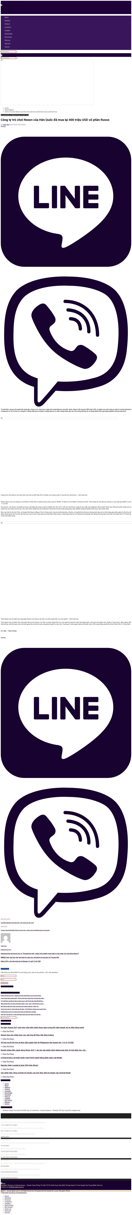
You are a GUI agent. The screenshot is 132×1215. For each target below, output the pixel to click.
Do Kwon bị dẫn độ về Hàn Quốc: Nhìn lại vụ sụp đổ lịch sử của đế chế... (20, 1175)
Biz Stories (8, 37)
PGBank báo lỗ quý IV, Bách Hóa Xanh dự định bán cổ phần (18, 1012)
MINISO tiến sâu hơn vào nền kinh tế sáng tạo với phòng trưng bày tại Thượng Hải (30, 957)
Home (7, 1084)
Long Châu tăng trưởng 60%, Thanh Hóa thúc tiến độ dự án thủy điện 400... (23, 998)
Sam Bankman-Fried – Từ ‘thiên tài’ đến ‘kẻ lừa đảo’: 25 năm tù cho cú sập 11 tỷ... (23, 1163)
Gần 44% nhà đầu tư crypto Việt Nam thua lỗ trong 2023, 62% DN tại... (21, 1014)
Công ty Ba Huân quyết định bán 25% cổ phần (13, 1148)
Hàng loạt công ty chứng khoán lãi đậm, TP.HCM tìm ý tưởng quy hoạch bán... (24, 1009)
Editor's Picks (6, 1119)
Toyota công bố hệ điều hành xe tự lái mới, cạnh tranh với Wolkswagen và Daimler (25, 930)
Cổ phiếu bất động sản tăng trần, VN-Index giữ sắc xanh (17, 923)
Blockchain (5, 1160)
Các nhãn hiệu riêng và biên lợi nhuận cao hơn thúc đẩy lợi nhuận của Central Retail (35, 1073)
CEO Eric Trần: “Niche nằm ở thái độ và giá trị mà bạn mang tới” (18, 1134)
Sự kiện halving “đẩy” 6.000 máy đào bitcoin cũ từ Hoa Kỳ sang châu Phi (20, 1169)
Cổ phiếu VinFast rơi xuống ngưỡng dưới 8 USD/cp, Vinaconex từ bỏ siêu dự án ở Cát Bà (25, 1143)
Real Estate (8, 33)
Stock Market (11, 115)
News (7, 17)
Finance (7, 24)
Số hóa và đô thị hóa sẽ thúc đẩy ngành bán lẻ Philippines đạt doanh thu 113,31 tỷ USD (37, 1043)
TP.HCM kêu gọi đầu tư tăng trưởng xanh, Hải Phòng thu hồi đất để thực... (22, 1001)
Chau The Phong (8, 1031)
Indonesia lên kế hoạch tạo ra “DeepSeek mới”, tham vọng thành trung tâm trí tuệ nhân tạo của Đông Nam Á (40, 954)
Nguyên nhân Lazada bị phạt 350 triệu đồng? (19, 1065)
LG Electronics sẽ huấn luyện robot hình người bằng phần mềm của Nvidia (31, 1058)
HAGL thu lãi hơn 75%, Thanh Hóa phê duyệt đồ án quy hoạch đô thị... (21, 995)
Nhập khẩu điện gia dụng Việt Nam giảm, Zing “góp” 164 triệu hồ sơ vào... (22, 1003)
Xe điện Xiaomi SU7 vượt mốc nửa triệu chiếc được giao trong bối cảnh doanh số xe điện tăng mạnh (42, 1028)
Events (7, 47)
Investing (8, 27)
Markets (7, 20)
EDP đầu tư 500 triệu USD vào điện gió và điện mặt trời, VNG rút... (20, 1006)
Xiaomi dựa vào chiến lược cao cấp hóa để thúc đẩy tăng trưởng (27, 1035)
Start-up (7, 40)
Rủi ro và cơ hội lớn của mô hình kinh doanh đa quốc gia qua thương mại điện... (22, 1128)
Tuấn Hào (6, 125)
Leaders (7, 30)
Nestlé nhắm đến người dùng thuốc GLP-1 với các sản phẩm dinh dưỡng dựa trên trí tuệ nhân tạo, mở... (44, 1050)
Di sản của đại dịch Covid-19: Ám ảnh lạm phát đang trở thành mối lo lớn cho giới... (23, 1122)
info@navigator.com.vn (16, 1187)
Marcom (7, 43)
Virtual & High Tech (22, 115)
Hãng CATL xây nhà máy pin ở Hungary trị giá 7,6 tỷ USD (21, 961)
